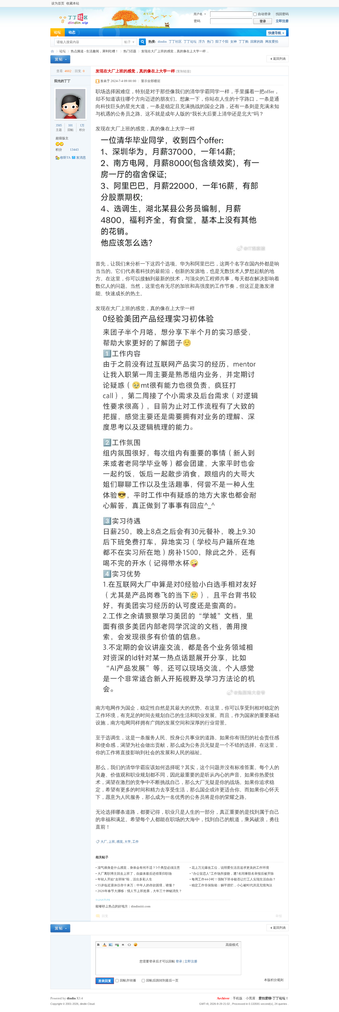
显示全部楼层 (150, 81)
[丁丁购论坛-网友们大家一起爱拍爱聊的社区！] (70, 25)
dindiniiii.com (140, 906)
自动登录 (264, 14)
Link (116, 944)
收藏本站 (72, 3)
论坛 (57, 32)
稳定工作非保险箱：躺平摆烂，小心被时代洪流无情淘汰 (232, 885)
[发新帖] (60, 59)
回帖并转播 (128, 980)
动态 (71, 32)
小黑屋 (250, 998)
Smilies (135, 944)
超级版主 (62, 138)
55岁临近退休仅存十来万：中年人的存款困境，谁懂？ (136, 885)
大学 (127, 841)
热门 (210, 41)
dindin (162, 41)
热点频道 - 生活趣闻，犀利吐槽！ (94, 51)
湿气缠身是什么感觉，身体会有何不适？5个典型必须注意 (139, 867)
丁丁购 (243, 41)
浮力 (202, 41)
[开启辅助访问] (287, 3)
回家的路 (256, 41)
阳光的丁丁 (62, 81)
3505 (59, 125)
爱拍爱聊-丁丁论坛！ (274, 998)
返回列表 (279, 58)
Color (104, 944)
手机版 (237, 998)
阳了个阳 (221, 41)
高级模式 (232, 945)
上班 (111, 841)
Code (129, 944)
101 (70, 125)
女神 (233, 41)
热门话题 (129, 51)
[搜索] (141, 42)
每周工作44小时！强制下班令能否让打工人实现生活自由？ (234, 879)
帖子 (127, 42)
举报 (278, 916)
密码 (197, 21)
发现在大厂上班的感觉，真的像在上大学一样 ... (175, 51)
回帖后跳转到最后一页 (162, 980)
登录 (179, 961)
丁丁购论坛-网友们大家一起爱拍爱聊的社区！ (52, 51)
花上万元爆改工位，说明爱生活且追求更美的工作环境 (230, 867)
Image (110, 944)
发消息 (81, 157)
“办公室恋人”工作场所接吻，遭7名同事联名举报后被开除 (233, 873)
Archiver (223, 998)
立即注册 (282, 21)
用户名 (198, 14)
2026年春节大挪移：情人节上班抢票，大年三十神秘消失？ (140, 891)
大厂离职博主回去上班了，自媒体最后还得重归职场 (135, 873)
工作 (135, 841)
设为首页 (57, 3)
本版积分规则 (273, 980)
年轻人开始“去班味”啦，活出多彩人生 (125, 879)
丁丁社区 (175, 41)
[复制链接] (183, 71)
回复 (105, 916)
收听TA (65, 157)
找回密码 (282, 14)
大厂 (104, 841)
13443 (74, 149)
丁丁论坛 (190, 41)
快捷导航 (274, 33)
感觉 (119, 841)
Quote (123, 944)
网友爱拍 (271, 41)
